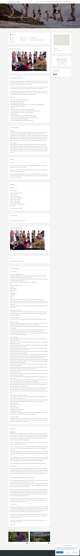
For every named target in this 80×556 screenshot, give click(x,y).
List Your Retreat (48, 1)
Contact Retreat (61, 63)
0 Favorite (21, 23)
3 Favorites (47, 533)
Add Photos (69, 19)
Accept (60, 552)
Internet (12, 39)
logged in (16, 220)
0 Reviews (16, 23)
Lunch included (24, 39)
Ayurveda (13, 37)
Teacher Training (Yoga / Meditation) (15, 21)
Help (61, 1)
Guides (41, 1)
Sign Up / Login (68, 1)
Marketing (56, 1)
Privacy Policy (63, 554)
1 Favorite (25, 533)
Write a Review (68, 23)
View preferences (75, 552)
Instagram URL (56, 74)
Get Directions (57, 50)
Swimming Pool (42, 39)
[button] (78, 545)
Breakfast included (34, 37)
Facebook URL (54, 74)
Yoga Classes (13, 42)
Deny (67, 552)
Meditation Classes (34, 39)
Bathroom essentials (24, 37)
